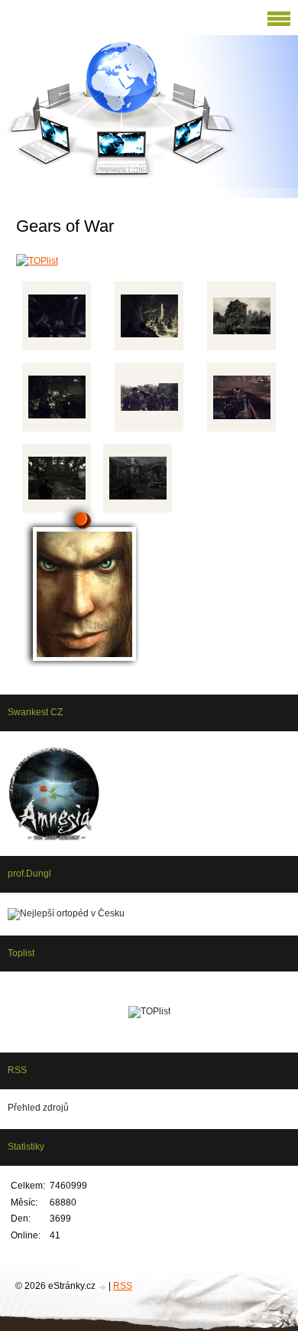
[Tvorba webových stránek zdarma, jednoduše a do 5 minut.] (103, 1287)
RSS (122, 1286)
